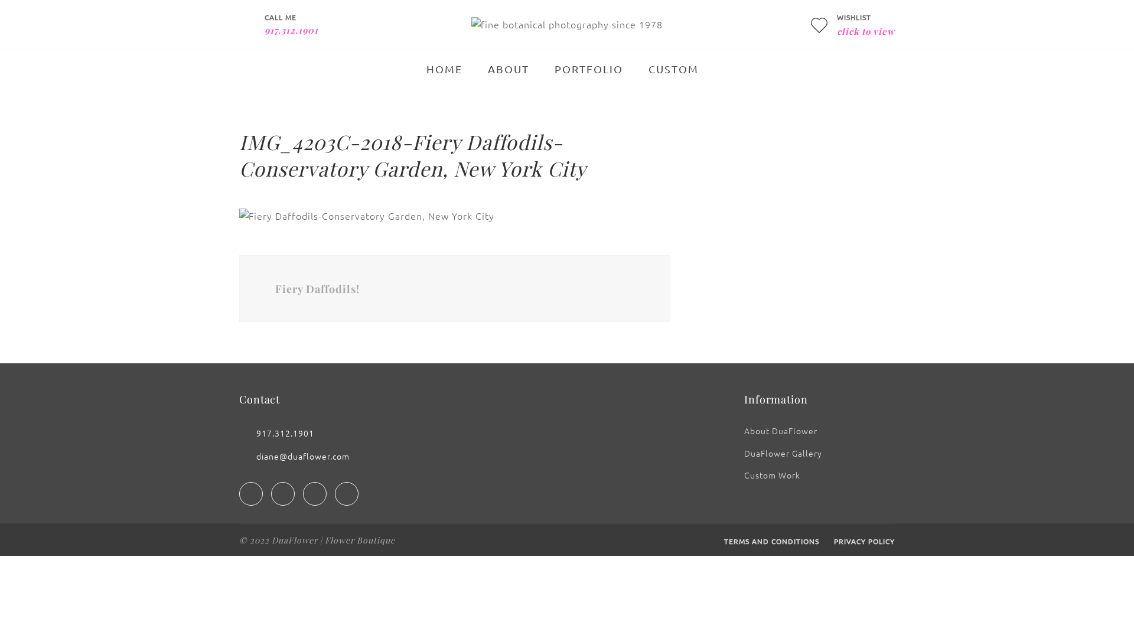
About (508, 69)
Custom (674, 69)
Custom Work (772, 475)
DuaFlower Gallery (783, 453)
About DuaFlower (780, 431)
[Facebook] (251, 494)
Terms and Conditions (771, 541)
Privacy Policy (864, 541)
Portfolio (589, 69)
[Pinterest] (347, 494)
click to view (866, 31)
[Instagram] (283, 494)
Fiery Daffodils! (317, 289)
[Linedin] (315, 494)
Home (444, 69)
